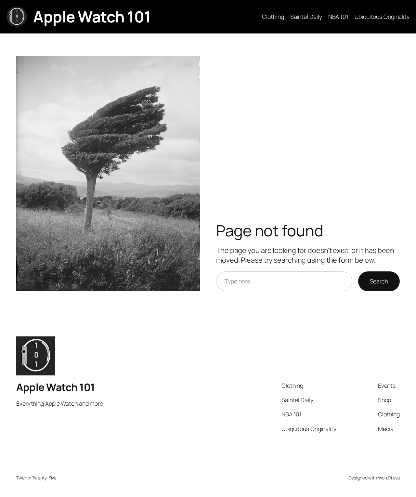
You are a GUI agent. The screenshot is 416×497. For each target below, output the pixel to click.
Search (379, 281)
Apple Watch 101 (92, 16)
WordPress (389, 478)
